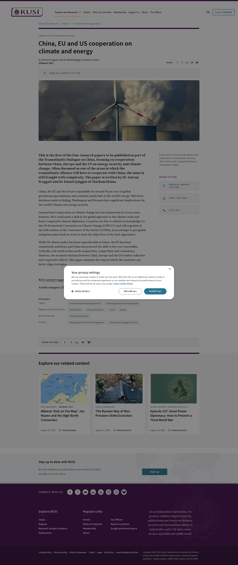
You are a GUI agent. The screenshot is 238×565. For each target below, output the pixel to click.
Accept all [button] (155, 291)
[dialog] (119, 282)
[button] (80, 291)
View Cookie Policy (123, 283)
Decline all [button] (130, 291)
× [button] (170, 269)
